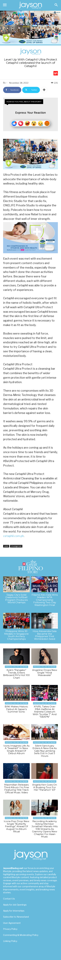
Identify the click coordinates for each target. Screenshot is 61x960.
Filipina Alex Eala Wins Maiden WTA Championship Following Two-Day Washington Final (45, 599)
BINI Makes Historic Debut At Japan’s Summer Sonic (16, 709)
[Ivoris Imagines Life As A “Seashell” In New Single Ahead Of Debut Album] (16, 732)
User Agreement (12, 923)
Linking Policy (10, 941)
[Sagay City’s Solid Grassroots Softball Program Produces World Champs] (16, 584)
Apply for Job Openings (15, 904)
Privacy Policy (10, 929)
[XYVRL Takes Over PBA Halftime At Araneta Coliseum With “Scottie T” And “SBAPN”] (44, 693)
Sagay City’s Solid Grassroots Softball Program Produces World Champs (16, 598)
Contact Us (9, 898)
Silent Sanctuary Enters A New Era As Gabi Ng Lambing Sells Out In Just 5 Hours (45, 750)
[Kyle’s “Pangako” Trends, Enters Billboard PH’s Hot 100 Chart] (16, 656)
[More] (44, 90)
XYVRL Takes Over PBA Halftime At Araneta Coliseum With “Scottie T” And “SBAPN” (44, 711)
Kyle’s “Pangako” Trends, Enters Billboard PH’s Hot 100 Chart (16, 674)
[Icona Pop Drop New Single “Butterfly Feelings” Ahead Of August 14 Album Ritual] (16, 807)
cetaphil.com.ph (13, 536)
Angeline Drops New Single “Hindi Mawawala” (44, 673)
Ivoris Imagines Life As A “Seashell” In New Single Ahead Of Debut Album (16, 749)
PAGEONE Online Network (16, 667)
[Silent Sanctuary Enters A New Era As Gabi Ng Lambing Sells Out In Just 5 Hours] (44, 732)
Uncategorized (16, 546)
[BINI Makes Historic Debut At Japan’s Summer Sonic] (16, 693)
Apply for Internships (13, 910)
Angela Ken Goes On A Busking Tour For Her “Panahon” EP (44, 787)
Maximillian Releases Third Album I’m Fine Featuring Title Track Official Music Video (16, 788)
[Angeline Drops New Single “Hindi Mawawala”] (44, 656)
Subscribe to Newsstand (16, 916)
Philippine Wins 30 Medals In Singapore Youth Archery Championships (16, 635)
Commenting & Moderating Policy (20, 935)
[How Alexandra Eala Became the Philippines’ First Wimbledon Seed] (44, 621)
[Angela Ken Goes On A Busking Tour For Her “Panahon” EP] (44, 771)
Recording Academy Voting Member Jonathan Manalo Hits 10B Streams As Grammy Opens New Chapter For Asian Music (45, 829)
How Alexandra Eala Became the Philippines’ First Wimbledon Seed (44, 635)
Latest (6, 546)
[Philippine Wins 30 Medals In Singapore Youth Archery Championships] (16, 621)
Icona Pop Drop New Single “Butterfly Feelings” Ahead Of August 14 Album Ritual (16, 826)
